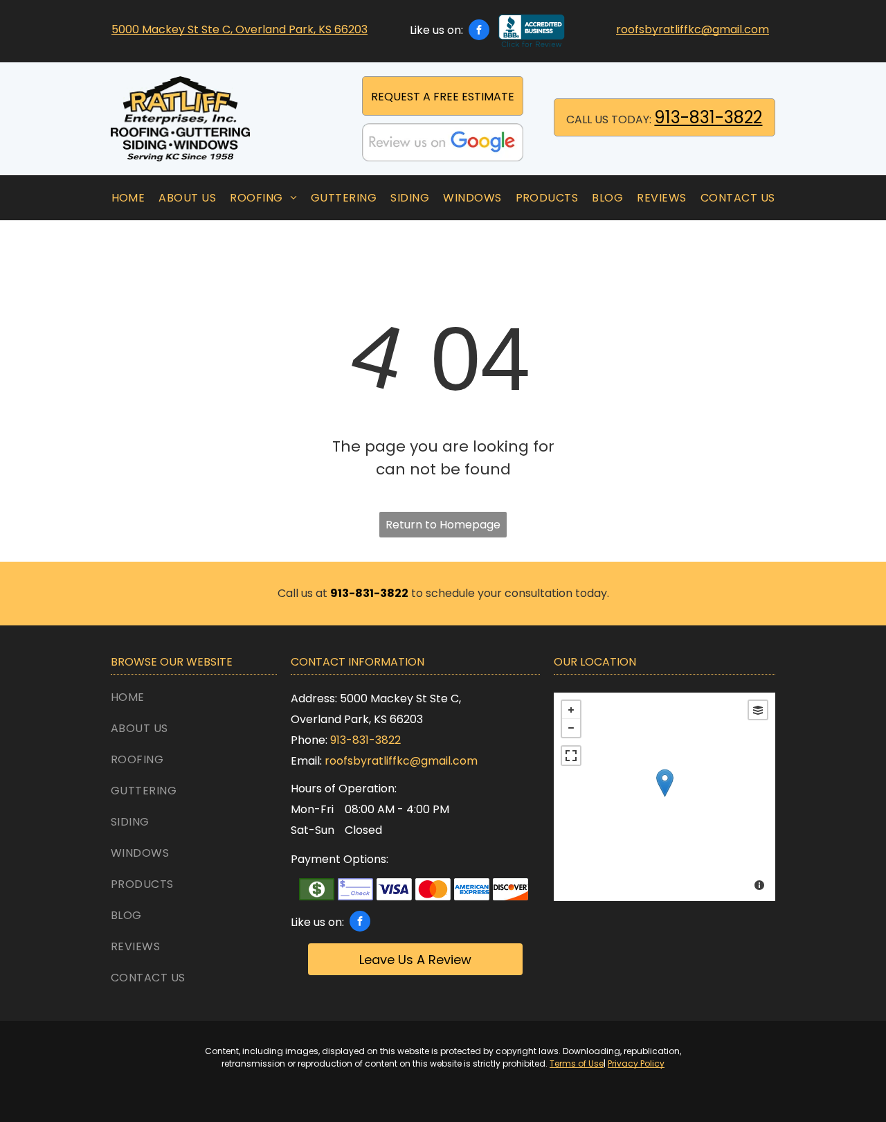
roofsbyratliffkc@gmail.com (692, 29)
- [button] (571, 728)
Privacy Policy (636, 1063)
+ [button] (571, 710)
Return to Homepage (443, 525)
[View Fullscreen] (571, 756)
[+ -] (664, 797)
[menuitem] (128, 197)
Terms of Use (577, 1063)
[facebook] (479, 31)
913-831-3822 (708, 117)
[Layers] (758, 710)
